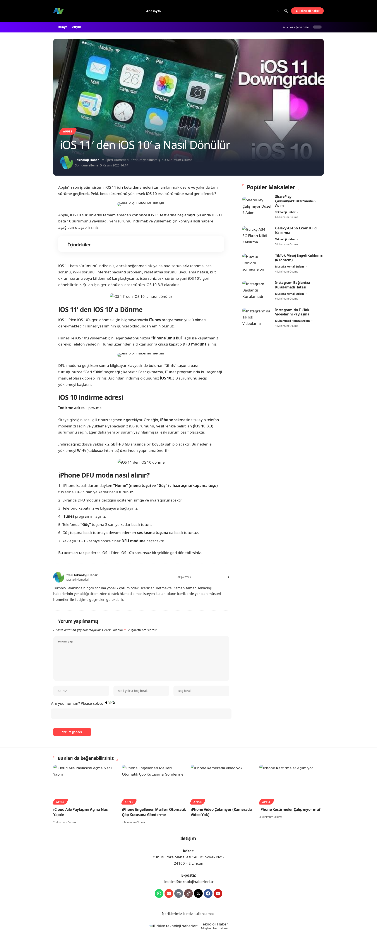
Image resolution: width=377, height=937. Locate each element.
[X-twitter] (198, 893)
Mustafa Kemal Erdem (289, 266)
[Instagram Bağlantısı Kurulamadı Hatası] (256, 291)
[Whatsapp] (159, 893)
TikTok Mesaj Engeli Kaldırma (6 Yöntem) (299, 257)
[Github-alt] (178, 893)
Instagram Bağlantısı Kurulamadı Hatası (292, 285)
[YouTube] (266, 11)
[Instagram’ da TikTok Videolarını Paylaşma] (256, 318)
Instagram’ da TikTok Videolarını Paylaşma (292, 312)
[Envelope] (169, 893)
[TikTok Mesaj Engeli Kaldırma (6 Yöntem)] (256, 263)
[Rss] (277, 11)
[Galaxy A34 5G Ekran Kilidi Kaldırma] (256, 236)
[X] (260, 11)
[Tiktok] (188, 893)
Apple (67, 131)
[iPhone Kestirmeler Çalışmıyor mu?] (291, 784)
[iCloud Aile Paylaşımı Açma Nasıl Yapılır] (85, 784)
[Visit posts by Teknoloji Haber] (66, 162)
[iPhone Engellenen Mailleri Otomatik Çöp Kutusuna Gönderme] (154, 784)
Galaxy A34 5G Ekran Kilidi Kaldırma (296, 230)
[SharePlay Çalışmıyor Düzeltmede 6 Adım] (256, 207)
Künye (63, 27)
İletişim (76, 27)
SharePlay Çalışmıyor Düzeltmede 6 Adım (295, 201)
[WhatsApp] (221, 577)
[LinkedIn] (215, 577)
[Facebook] (256, 11)
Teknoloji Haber (87, 160)
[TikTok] (271, 11)
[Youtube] (218, 893)
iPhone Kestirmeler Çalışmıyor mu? (289, 809)
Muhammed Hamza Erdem (292, 321)
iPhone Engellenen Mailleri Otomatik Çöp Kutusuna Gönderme (154, 812)
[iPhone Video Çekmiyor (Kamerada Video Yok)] (223, 784)
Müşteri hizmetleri (214, 928)
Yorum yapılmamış (146, 160)
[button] (286, 11)
